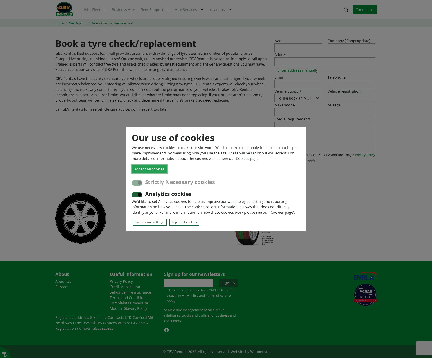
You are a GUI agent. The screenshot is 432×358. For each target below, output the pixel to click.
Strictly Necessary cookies (180, 182)
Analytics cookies (168, 194)
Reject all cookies (184, 222)
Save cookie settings (150, 222)
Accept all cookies (149, 169)
